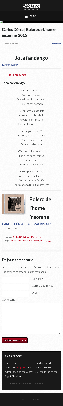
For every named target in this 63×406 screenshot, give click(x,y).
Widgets (20, 367)
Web (34, 292)
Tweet (47, 240)
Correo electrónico (43, 285)
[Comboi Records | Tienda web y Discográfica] (31, 6)
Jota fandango (17, 74)
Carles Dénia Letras (19, 240)
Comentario (8, 299)
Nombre (37, 278)
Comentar (55, 43)
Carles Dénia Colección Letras (27, 237)
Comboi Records (31, 22)
